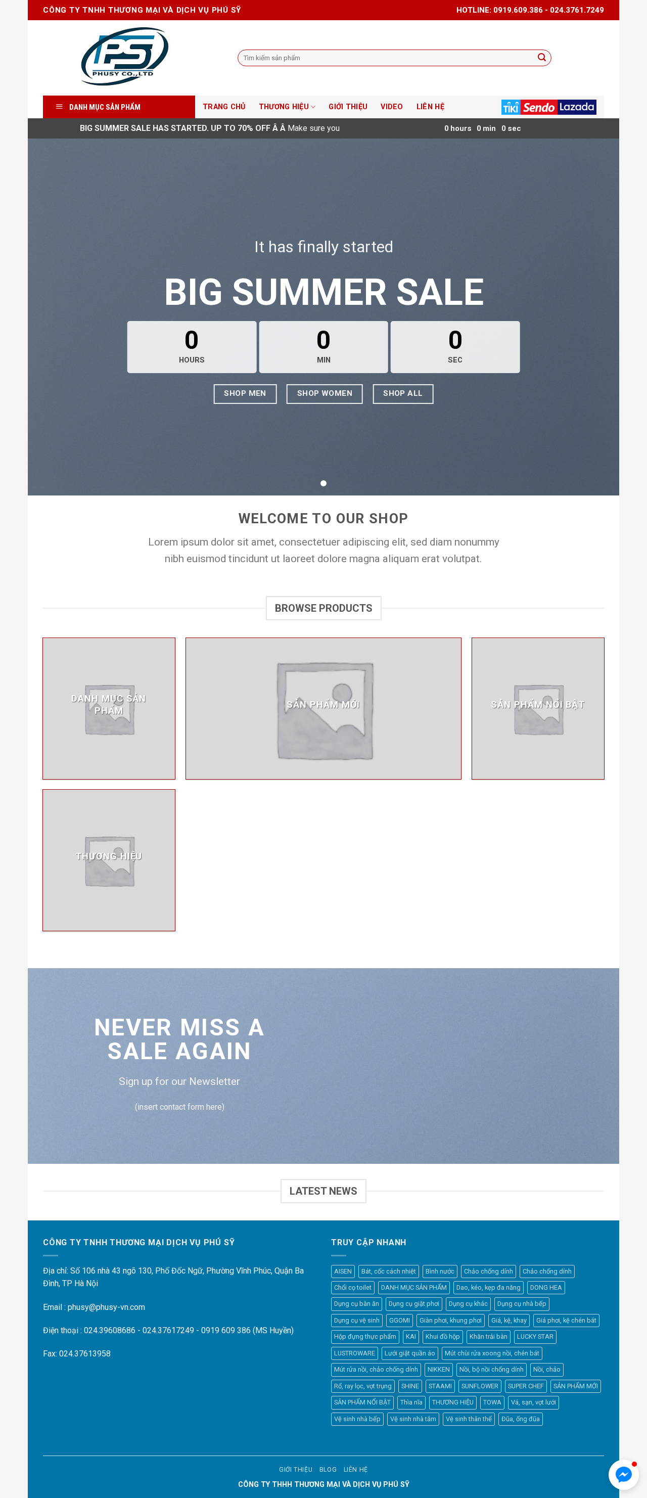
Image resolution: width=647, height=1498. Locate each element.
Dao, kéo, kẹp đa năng (488, 1287)
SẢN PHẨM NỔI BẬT (362, 1402)
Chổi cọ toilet (353, 1287)
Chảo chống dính (488, 1271)
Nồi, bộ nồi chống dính (491, 1369)
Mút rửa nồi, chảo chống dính (376, 1369)
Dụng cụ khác (468, 1303)
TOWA (492, 1402)
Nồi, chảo (547, 1369)
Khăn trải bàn (488, 1336)
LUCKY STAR (535, 1336)
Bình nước (440, 1271)
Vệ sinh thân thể (469, 1419)
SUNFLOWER (479, 1386)
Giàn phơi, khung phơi (451, 1320)
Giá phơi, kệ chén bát (566, 1320)
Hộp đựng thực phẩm (365, 1336)
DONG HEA (546, 1287)
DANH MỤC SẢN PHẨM (414, 1287)
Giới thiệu (295, 1469)
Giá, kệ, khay (509, 1320)
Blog (328, 1469)
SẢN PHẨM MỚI (575, 1386)
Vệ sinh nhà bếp (357, 1419)
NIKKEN (439, 1369)
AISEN (343, 1271)
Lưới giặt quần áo (410, 1353)
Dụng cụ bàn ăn (356, 1303)
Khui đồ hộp (443, 1336)
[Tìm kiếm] (541, 58)
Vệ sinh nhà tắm (413, 1419)
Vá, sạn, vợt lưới (533, 1402)
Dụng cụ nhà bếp (521, 1303)
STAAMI (440, 1386)
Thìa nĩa (411, 1402)
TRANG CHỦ (224, 107)
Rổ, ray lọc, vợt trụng (363, 1386)
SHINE (410, 1386)
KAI (411, 1336)
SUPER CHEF (526, 1386)
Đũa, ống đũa (520, 1419)
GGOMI (399, 1320)
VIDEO (392, 107)
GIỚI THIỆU (348, 107)
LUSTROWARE (354, 1353)
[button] (624, 1475)
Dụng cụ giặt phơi (414, 1303)
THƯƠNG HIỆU (284, 107)
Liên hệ (356, 1469)
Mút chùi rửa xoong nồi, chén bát (492, 1353)
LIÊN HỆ (430, 107)
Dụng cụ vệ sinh (357, 1320)
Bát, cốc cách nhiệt (388, 1271)
